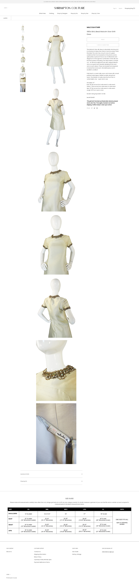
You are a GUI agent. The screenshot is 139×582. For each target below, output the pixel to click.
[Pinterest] (97, 108)
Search (120, 8)
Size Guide (75, 551)
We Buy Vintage (76, 554)
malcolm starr (93, 27)
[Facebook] (92, 108)
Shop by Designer (62, 13)
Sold (103, 39)
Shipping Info (23, 481)
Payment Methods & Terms (42, 562)
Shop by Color (96, 13)
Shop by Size (84, 13)
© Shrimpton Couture (11, 578)
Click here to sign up (108, 552)
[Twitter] (94, 108)
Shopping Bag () (130, 8)
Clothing (51, 13)
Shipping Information (40, 554)
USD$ (5, 8)
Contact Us (37, 551)
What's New (42, 13)
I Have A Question (103, 45)
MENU (6, 18)
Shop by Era (74, 13)
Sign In (115, 8)
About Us (9, 551)
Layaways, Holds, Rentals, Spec (43, 559)
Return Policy (37, 557)
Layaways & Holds (24, 474)
